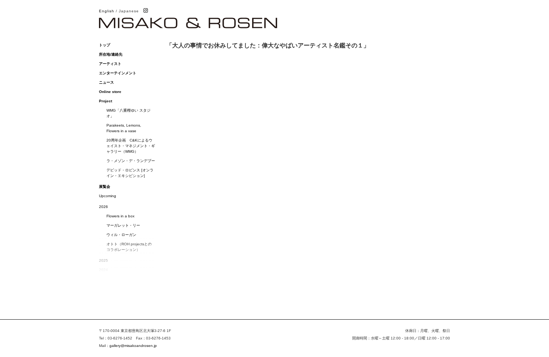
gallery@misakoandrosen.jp (133, 346)
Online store (110, 92)
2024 (103, 270)
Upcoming (107, 196)
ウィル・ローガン (121, 235)
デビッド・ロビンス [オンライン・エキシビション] (129, 173)
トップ (104, 45)
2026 (103, 207)
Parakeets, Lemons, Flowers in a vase (123, 128)
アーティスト (110, 64)
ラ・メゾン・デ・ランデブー (130, 161)
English (106, 11)
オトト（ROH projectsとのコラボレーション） (129, 247)
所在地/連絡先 (110, 54)
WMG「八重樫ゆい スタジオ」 (128, 113)
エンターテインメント (117, 73)
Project (105, 101)
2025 (103, 260)
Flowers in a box (120, 216)
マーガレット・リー (123, 225)
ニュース (106, 82)
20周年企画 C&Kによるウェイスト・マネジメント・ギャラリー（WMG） (130, 145)
